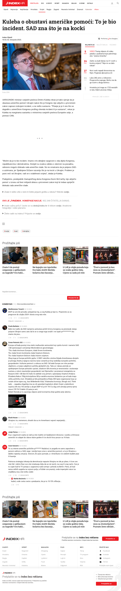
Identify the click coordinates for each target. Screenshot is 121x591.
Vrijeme (82, 562)
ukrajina (25, 231)
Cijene (81, 3)
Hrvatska (34, 9)
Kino (81, 558)
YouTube (10, 409)
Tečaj (82, 551)
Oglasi (74, 3)
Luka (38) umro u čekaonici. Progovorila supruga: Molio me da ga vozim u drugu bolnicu (103, 80)
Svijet (42, 9)
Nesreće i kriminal (68, 9)
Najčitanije (24, 9)
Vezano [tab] (113, 45)
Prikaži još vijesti (101, 97)
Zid (42, 3)
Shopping (44, 551)
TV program (84, 554)
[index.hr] (15, 3)
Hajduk (24, 558)
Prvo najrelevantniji (25, 304)
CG (5, 447)
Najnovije (14, 9)
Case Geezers (13, 446)
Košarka (25, 565)
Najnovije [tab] (90, 45)
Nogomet (25, 551)
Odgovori (63, 565)
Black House (13, 418)
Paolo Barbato (13, 326)
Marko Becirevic (20, 479)
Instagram (106, 558)
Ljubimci (44, 558)
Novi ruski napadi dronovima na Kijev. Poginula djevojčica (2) (102, 72)
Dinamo (24, 554)
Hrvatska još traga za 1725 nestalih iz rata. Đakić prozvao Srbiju (103, 88)
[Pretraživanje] (117, 3)
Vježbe (62, 562)
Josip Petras (13, 432)
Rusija (6, 231)
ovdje (58, 206)
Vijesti (49, 3)
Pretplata (34, 3)
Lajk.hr (62, 558)
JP (5, 433)
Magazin (44, 547)
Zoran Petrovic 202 (15, 342)
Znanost (80, 9)
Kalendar (88, 9)
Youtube (106, 554)
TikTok (105, 562)
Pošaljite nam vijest (106, 565)
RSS (81, 565)
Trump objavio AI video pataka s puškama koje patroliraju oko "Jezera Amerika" (103, 53)
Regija (49, 9)
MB (12, 478)
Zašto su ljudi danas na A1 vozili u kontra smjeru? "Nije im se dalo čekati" (103, 63)
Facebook (106, 551)
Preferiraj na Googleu (109, 38)
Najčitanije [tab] (102, 45)
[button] (5, 255)
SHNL (24, 562)
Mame (43, 565)
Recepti (63, 554)
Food (43, 562)
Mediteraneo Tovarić (16, 309)
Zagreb (56, 9)
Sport (57, 3)
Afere (96, 9)
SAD (15, 231)
